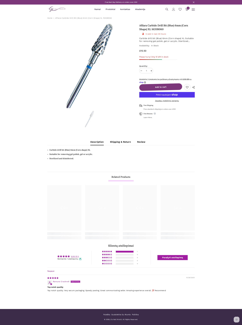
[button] (107, 252)
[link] (64, 233)
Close (194, 2)
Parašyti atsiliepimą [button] (172, 257)
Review (141, 142)
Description (97, 142)
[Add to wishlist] (187, 87)
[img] (52, 278)
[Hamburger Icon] (193, 9)
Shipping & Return (120, 142)
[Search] (167, 9)
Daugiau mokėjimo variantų (167, 101)
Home (49, 18)
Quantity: (143, 66)
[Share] (192, 87)
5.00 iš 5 (75, 256)
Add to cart (160, 87)
